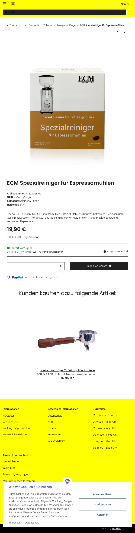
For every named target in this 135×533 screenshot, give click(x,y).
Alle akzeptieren (102, 494)
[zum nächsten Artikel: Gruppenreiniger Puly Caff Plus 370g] (124, 32)
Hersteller (8, 415)
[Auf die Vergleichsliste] (111, 51)
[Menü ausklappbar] (4, 2)
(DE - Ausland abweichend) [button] (48, 251)
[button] (99, 3)
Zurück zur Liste (18, 25)
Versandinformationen (15, 434)
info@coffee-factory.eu (22, 481)
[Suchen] (129, 12)
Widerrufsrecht (56, 440)
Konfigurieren (102, 504)
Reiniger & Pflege (29, 201)
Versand (34, 237)
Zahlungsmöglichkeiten (16, 428)
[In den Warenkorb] (10, 42)
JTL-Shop (116, 528)
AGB (50, 422)
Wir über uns (10, 422)
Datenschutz (32, 522)
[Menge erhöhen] (61, 266)
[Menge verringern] (11, 266)
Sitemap (52, 428)
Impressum (15, 522)
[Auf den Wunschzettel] (120, 51)
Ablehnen (102, 514)
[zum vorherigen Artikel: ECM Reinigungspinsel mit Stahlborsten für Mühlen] (117, 32)
